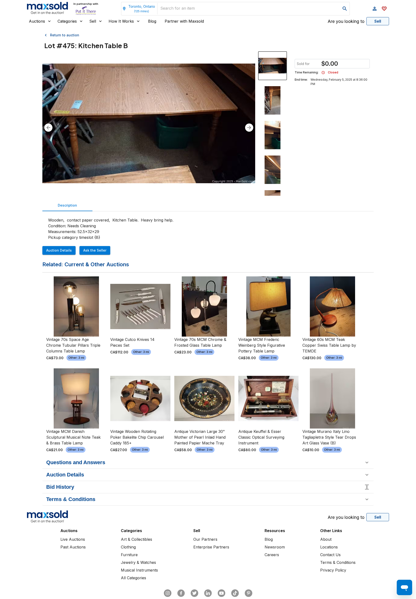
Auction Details (59, 250)
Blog (152, 21)
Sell (92, 21)
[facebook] (181, 593)
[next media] (249, 128)
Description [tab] (67, 205)
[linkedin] (208, 593)
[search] (345, 8)
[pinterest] (248, 593)
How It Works (121, 21)
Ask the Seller (94, 250)
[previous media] (48, 128)
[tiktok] (235, 593)
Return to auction (64, 35)
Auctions (37, 21)
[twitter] (194, 593)
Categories (67, 21)
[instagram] (167, 593)
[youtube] (221, 593)
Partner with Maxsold (184, 21)
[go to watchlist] (384, 8)
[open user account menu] (374, 8)
